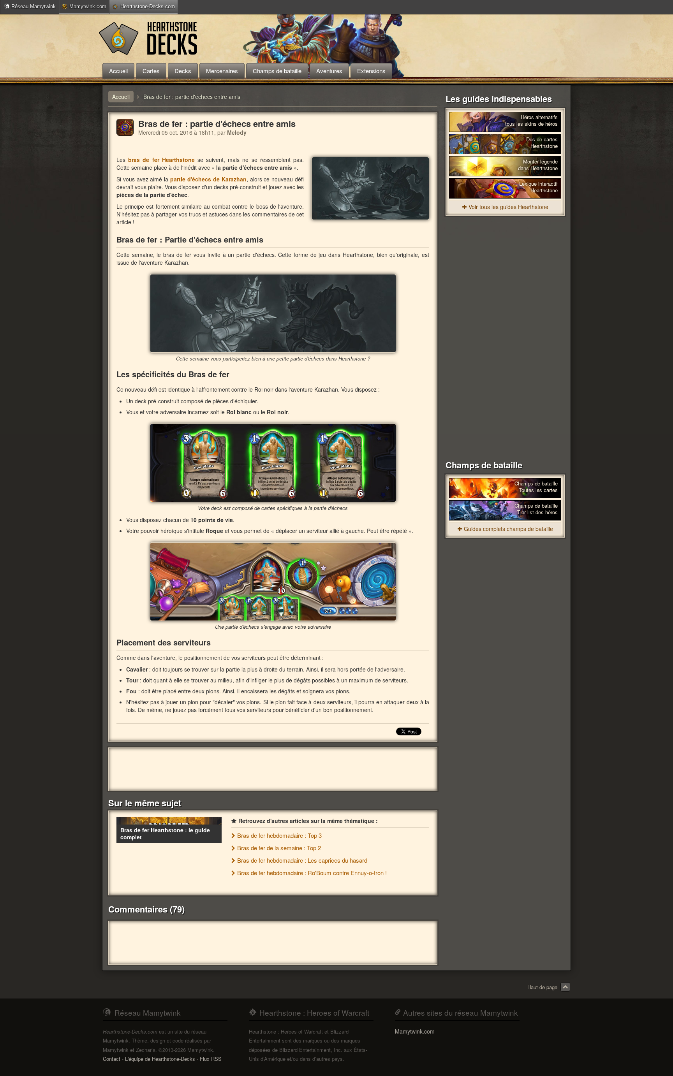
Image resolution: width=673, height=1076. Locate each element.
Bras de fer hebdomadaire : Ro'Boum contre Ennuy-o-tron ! (312, 873)
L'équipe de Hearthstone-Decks (160, 1058)
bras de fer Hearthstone (161, 160)
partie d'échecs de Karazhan (208, 179)
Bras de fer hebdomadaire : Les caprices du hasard (302, 860)
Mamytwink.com (87, 6)
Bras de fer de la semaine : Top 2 (279, 848)
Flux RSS (211, 1058)
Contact (111, 1058)
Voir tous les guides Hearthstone (508, 207)
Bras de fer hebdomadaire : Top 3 (279, 835)
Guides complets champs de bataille (508, 529)
